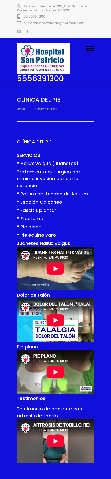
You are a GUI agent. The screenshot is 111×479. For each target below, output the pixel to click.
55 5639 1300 (34, 16)
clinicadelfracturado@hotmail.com (53, 23)
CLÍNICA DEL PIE (34, 142)
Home (21, 109)
